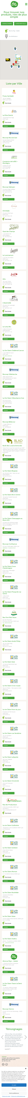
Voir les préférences (14, 1093)
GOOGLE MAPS (7, 23)
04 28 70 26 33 (8, 622)
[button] (26, 1068)
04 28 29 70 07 (12, 547)
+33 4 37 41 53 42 (9, 942)
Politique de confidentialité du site (18, 1096)
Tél (3, 622)
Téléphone (5, 547)
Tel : (7, 355)
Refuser (14, 1089)
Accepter (14, 1085)
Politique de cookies (6, 1096)
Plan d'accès (8, 103)
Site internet (6, 126)
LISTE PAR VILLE (21, 23)
